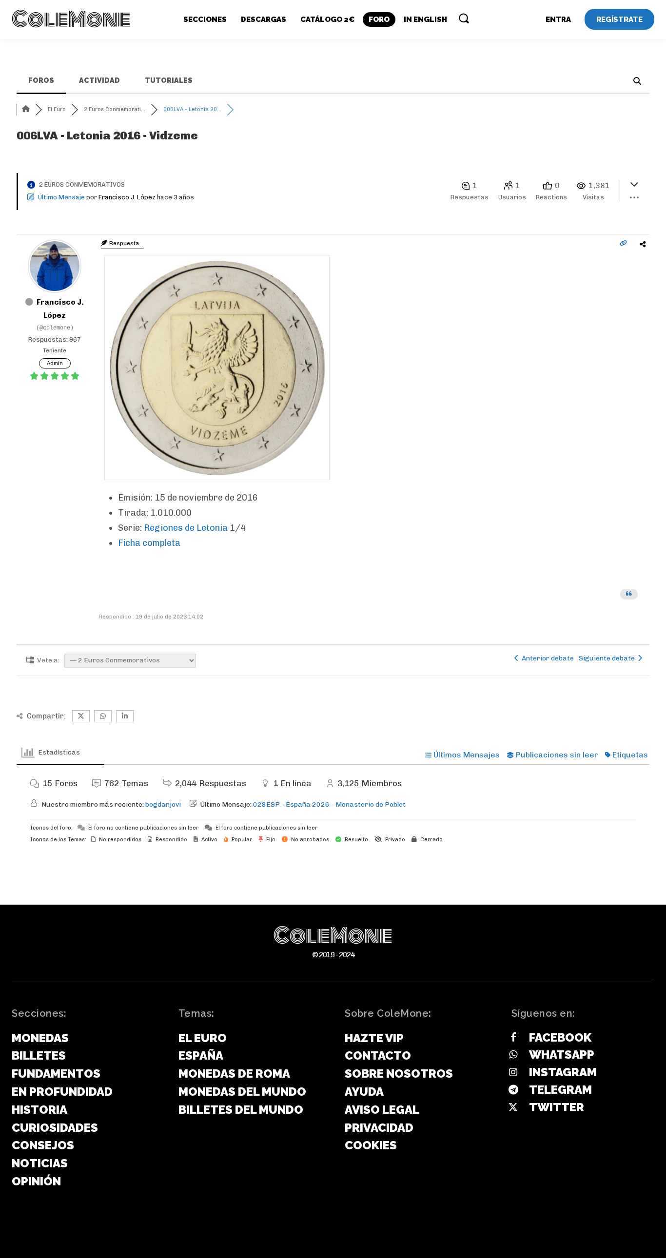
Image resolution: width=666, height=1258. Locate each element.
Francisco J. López (127, 197)
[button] (464, 18)
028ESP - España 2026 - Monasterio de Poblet (329, 804)
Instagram (563, 1072)
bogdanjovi (163, 804)
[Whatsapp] (513, 1055)
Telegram (560, 1090)
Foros (41, 80)
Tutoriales (169, 80)
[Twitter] (513, 1108)
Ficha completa (149, 543)
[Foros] (26, 109)
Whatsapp (561, 1054)
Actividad (99, 80)
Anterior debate (546, 658)
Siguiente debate (608, 658)
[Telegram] (513, 1090)
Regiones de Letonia (186, 528)
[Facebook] (513, 1038)
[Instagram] (513, 1073)
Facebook (560, 1037)
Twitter (556, 1107)
